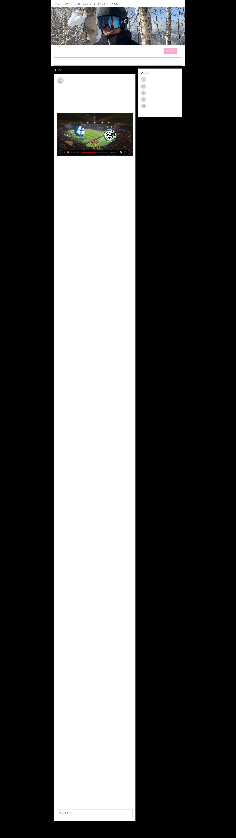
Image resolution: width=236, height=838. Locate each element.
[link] (67, 61)
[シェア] (131, 78)
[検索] (157, 51)
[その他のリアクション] (68, 805)
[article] (94, 447)
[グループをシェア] (180, 51)
